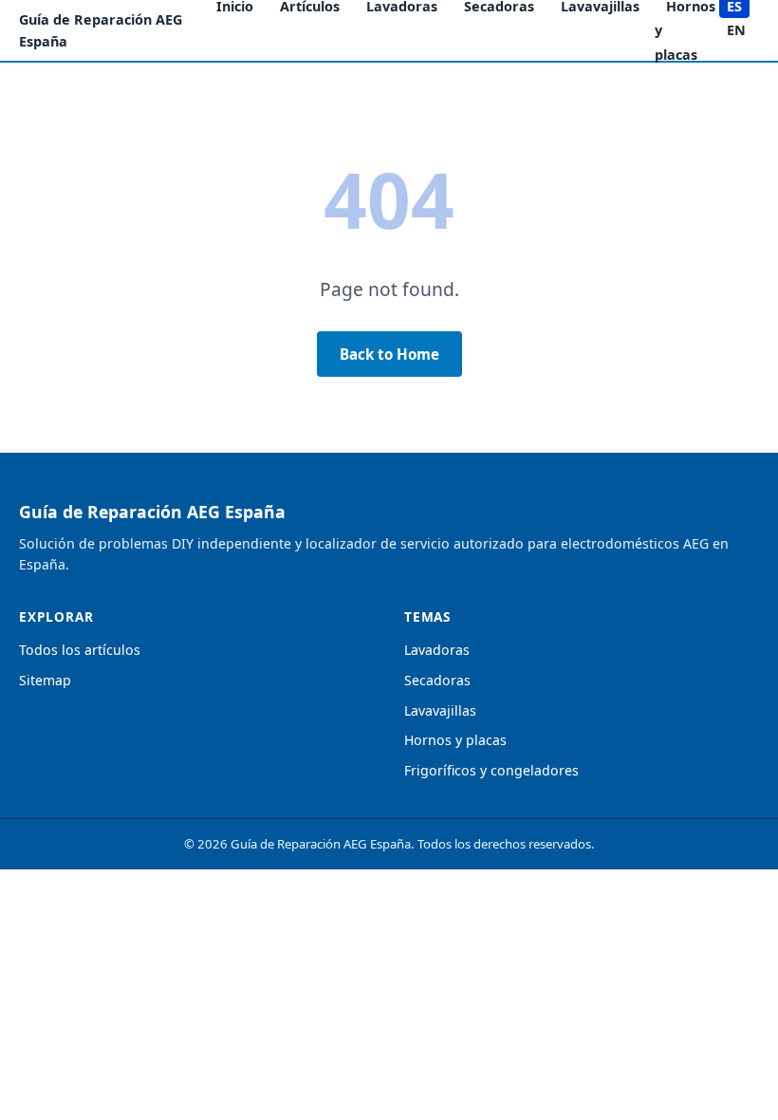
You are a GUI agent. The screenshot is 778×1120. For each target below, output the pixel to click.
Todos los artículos (79, 650)
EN (736, 30)
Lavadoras (437, 650)
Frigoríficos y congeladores (491, 770)
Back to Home (389, 354)
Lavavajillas (440, 710)
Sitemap (45, 680)
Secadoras (437, 680)
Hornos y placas (455, 740)
